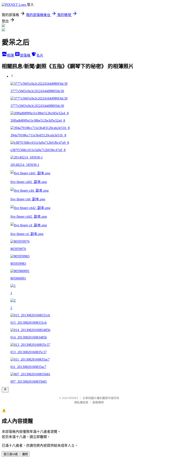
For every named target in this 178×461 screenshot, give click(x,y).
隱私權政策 (81, 402)
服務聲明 (98, 402)
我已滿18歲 (10, 454)
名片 (39, 55)
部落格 (25, 55)
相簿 (11, 55)
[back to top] (5, 389)
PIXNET (73, 398)
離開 (25, 454)
